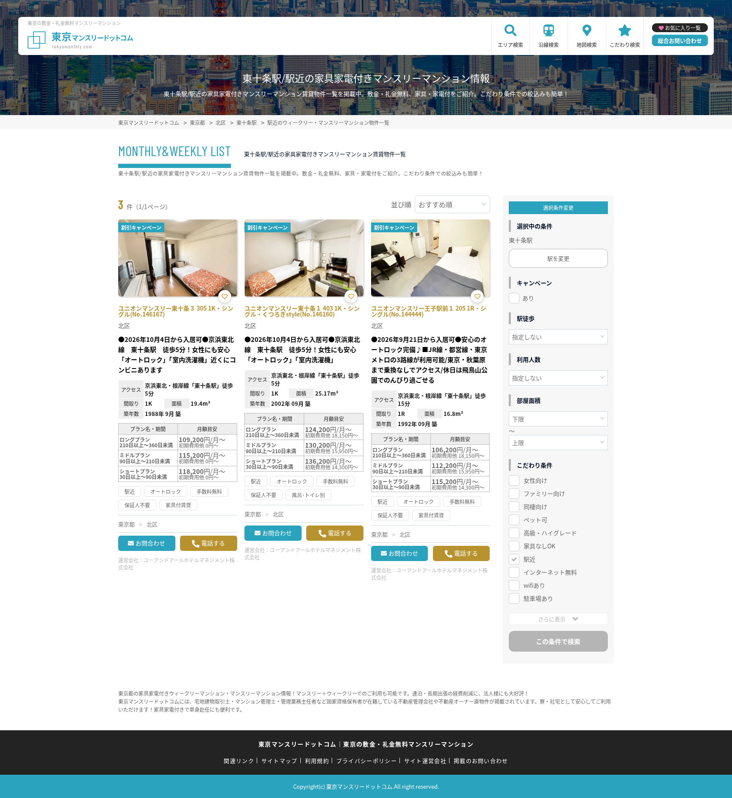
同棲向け (535, 506)
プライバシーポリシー (366, 760)
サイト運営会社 (425, 760)
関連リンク (239, 760)
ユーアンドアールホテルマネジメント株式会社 (176, 563)
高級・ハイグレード (550, 532)
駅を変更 (558, 258)
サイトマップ (279, 760)
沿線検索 (548, 44)
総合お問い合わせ (680, 40)
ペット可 (535, 519)
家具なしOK (539, 546)
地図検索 (587, 44)
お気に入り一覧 (683, 27)
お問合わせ (150, 543)
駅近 (529, 559)
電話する (213, 543)
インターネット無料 (550, 572)
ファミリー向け (544, 493)
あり (528, 298)
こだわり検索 (625, 44)
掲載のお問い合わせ (481, 760)
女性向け (535, 480)
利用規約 (317, 760)
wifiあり (534, 585)
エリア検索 (510, 44)
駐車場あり (538, 598)
